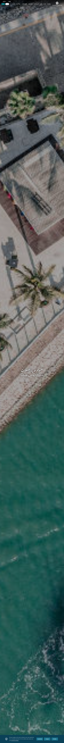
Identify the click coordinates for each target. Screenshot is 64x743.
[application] (32, 739)
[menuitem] (49, 4)
